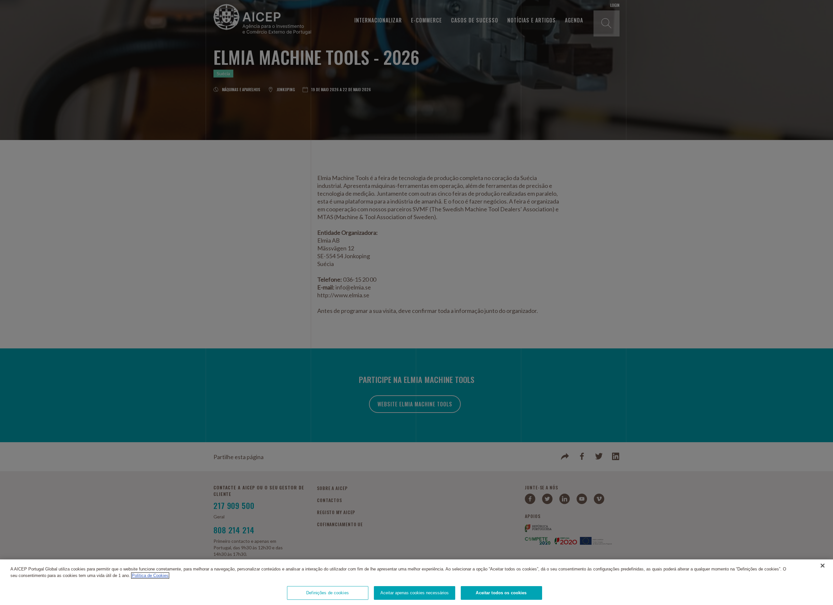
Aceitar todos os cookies (501, 592)
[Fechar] (822, 565)
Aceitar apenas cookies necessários (414, 592)
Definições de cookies (327, 592)
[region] (416, 582)
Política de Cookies (150, 575)
